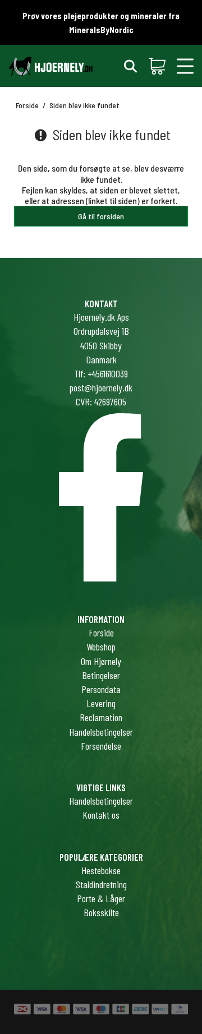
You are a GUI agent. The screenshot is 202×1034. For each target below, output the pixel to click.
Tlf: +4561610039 (101, 373)
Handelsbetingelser (101, 801)
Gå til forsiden (101, 216)
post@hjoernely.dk (101, 387)
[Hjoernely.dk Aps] (50, 66)
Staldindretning (101, 884)
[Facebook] (101, 577)
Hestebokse (101, 870)
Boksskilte (101, 912)
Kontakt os (101, 815)
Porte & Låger (101, 898)
